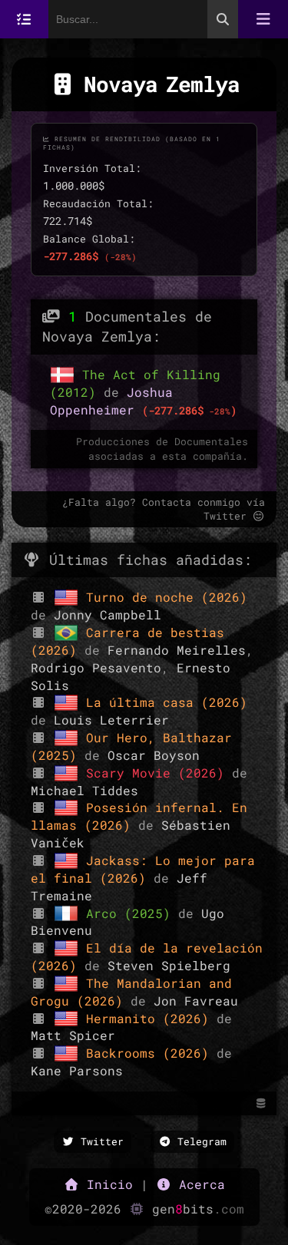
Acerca (198, 1184)
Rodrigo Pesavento (96, 667)
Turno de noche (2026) (166, 597)
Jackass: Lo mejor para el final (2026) (143, 869)
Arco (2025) (132, 913)
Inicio (106, 1184)
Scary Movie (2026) (159, 773)
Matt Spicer (73, 1035)
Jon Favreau (196, 1000)
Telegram (199, 1141)
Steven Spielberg (169, 965)
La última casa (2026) (166, 702)
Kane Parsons (77, 1070)
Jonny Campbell (107, 614)
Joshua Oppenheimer (111, 401)
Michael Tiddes (84, 790)
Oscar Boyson (154, 755)
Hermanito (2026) (151, 1018)
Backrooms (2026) (151, 1053)
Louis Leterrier (111, 720)
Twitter (99, 1141)
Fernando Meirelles (177, 650)
